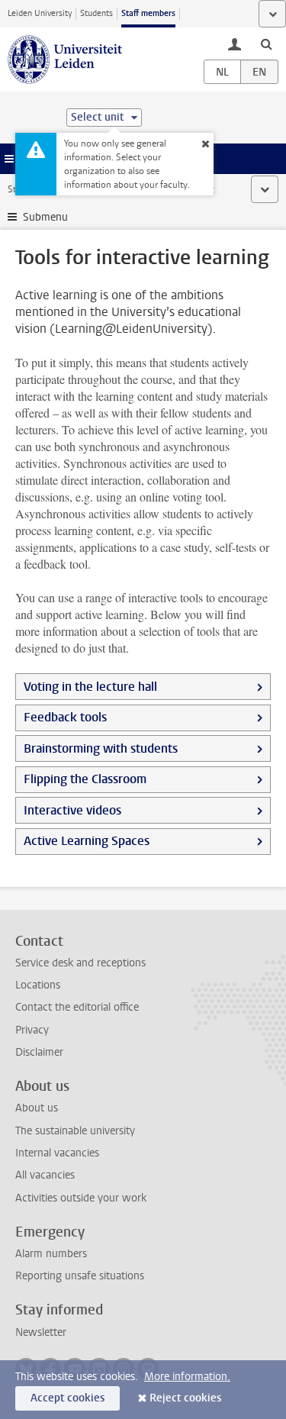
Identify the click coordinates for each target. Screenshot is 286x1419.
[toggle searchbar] (266, 43)
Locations (37, 985)
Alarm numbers (51, 1253)
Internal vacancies (57, 1153)
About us (36, 1108)
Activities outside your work (80, 1198)
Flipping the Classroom (85, 779)
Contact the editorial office (77, 1007)
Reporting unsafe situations (79, 1276)
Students (96, 13)
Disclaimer (39, 1052)
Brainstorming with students (101, 748)
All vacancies (45, 1175)
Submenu (45, 217)
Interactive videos (72, 810)
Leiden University (40, 13)
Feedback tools (65, 717)
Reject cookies (185, 1398)
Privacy (32, 1030)
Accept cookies (67, 1398)
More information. (187, 1376)
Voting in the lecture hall (90, 687)
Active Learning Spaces (86, 841)
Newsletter (40, 1332)
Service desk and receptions (80, 963)
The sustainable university (75, 1131)
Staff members (148, 13)
